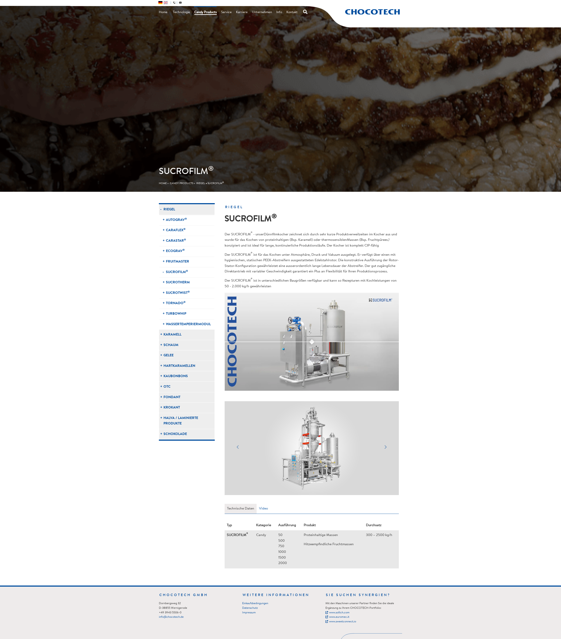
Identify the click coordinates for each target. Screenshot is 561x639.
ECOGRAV (175, 251)
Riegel (200, 183)
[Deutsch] (160, 2)
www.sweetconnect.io (342, 621)
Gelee (168, 355)
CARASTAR (176, 240)
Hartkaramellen (179, 366)
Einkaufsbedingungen (255, 603)
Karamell (172, 334)
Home (163, 12)
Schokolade (175, 434)
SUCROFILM (216, 183)
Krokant (171, 407)
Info (279, 12)
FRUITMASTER (177, 261)
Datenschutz (250, 608)
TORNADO (176, 303)
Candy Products (205, 12)
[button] (238, 448)
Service (226, 12)
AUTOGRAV (176, 220)
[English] (165, 2)
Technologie (181, 12)
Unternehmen (262, 12)
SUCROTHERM (178, 282)
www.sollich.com (339, 612)
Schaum (170, 345)
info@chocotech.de (171, 617)
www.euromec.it (339, 617)
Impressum (249, 612)
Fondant (171, 397)
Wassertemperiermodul (188, 324)
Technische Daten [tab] (240, 508)
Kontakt (292, 12)
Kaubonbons (175, 376)
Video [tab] (263, 508)
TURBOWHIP (176, 314)
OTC (166, 387)
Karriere (242, 12)
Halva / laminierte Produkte (180, 421)
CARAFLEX (176, 230)
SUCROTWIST (178, 293)
